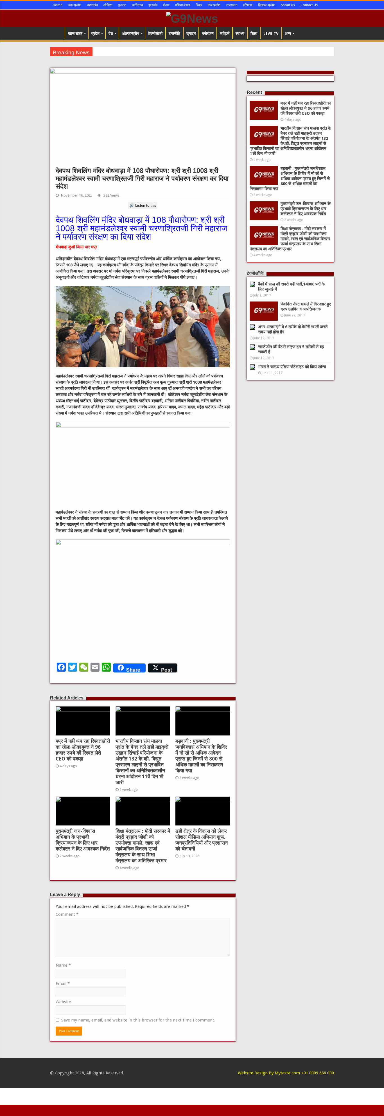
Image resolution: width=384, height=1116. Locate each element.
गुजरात (122, 5)
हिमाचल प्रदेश (266, 5)
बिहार (199, 5)
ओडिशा (107, 5)
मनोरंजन (208, 33)
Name (63, 965)
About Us (288, 5)
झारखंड (152, 5)
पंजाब (166, 5)
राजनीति (174, 33)
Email (63, 983)
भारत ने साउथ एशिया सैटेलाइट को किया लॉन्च (292, 366)
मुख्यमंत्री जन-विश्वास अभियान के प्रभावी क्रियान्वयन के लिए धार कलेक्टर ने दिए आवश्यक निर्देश (83, 840)
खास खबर (75, 33)
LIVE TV (271, 33)
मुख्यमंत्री (102, 52)
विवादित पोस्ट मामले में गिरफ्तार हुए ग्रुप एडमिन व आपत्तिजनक (306, 307)
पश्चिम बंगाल (182, 5)
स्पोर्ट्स (224, 33)
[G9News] (192, 17)
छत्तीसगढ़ (137, 5)
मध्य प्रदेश (214, 5)
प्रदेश (95, 33)
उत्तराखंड (92, 5)
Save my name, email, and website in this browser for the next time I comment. (138, 1020)
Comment (67, 914)
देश (111, 33)
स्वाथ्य (240, 33)
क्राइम (191, 33)
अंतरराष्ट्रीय (130, 33)
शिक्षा (253, 33)
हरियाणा (247, 5)
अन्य (288, 33)
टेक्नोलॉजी (155, 33)
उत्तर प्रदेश (74, 5)
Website (63, 1001)
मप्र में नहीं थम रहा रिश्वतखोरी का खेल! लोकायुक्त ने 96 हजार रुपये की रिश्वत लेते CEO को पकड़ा (83, 750)
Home (57, 5)
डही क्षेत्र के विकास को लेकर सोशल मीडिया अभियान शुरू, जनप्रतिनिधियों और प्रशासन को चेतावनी (201, 840)
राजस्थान (231, 5)
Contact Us (309, 5)
